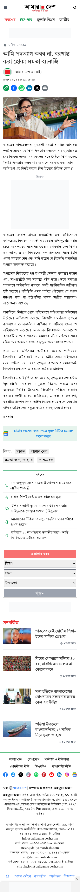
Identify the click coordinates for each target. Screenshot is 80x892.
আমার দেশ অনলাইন (29, 72)
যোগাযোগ (33, 759)
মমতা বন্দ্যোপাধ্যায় (19, 460)
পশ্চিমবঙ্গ (46, 460)
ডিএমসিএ (40, 766)
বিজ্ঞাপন (69, 876)
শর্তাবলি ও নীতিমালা (57, 759)
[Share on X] (37, 88)
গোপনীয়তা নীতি (19, 766)
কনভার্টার (40, 876)
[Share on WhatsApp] (21, 88)
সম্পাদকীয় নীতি (61, 766)
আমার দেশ (39, 451)
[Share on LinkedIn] (29, 88)
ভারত (20, 451)
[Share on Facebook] (14, 88)
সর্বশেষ (40, 475)
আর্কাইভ (55, 876)
